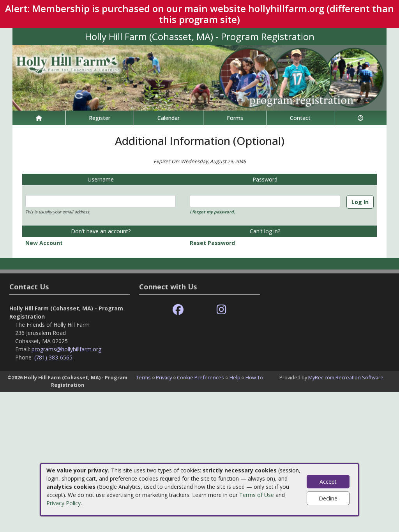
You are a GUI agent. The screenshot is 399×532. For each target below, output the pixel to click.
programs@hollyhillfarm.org (66, 349)
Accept (328, 481)
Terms (143, 377)
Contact (300, 118)
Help (235, 377)
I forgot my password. (212, 212)
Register (99, 118)
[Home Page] (38, 118)
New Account (44, 243)
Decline (328, 498)
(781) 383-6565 (53, 357)
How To (254, 377)
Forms (235, 118)
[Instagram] (221, 309)
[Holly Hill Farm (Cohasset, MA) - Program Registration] (199, 77)
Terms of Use (256, 495)
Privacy (164, 377)
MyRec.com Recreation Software (345, 377)
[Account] (360, 118)
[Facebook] (178, 309)
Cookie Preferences (200, 377)
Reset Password (212, 243)
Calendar (168, 118)
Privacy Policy (63, 503)
